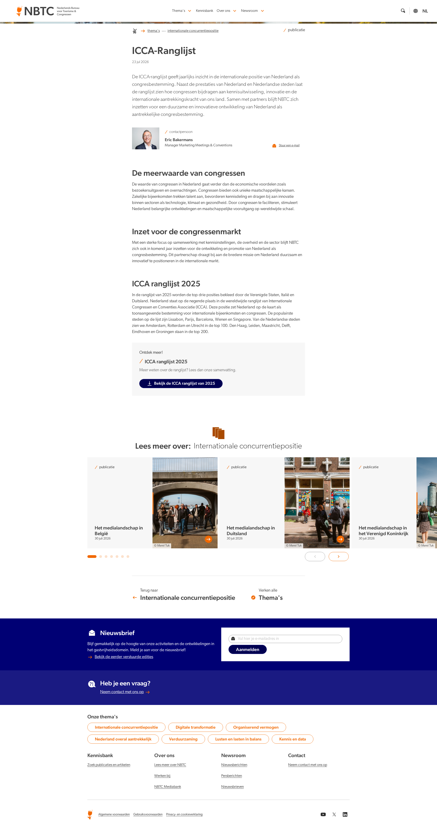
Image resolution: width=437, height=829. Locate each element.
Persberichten (231, 776)
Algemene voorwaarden (114, 814)
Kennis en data (295, 740)
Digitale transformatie (196, 728)
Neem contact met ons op (122, 692)
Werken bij (162, 776)
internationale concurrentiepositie (193, 31)
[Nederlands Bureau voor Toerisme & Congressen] (47, 8)
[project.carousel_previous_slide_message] (315, 556)
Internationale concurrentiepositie (126, 728)
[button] (92, 556)
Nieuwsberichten (234, 765)
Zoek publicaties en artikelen (108, 765)
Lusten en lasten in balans (238, 740)
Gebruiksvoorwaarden (148, 814)
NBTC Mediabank (167, 787)
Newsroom (249, 11)
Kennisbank (204, 11)
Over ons (223, 11)
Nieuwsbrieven (232, 787)
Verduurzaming (185, 740)
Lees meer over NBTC (170, 765)
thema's (153, 31)
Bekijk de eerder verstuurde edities (124, 657)
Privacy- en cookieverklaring (184, 814)
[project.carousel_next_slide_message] (339, 556)
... (164, 30)
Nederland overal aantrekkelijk (123, 740)
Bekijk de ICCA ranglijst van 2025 (184, 383)
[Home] (134, 31)
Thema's (178, 11)
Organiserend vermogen (256, 728)
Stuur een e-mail (289, 145)
